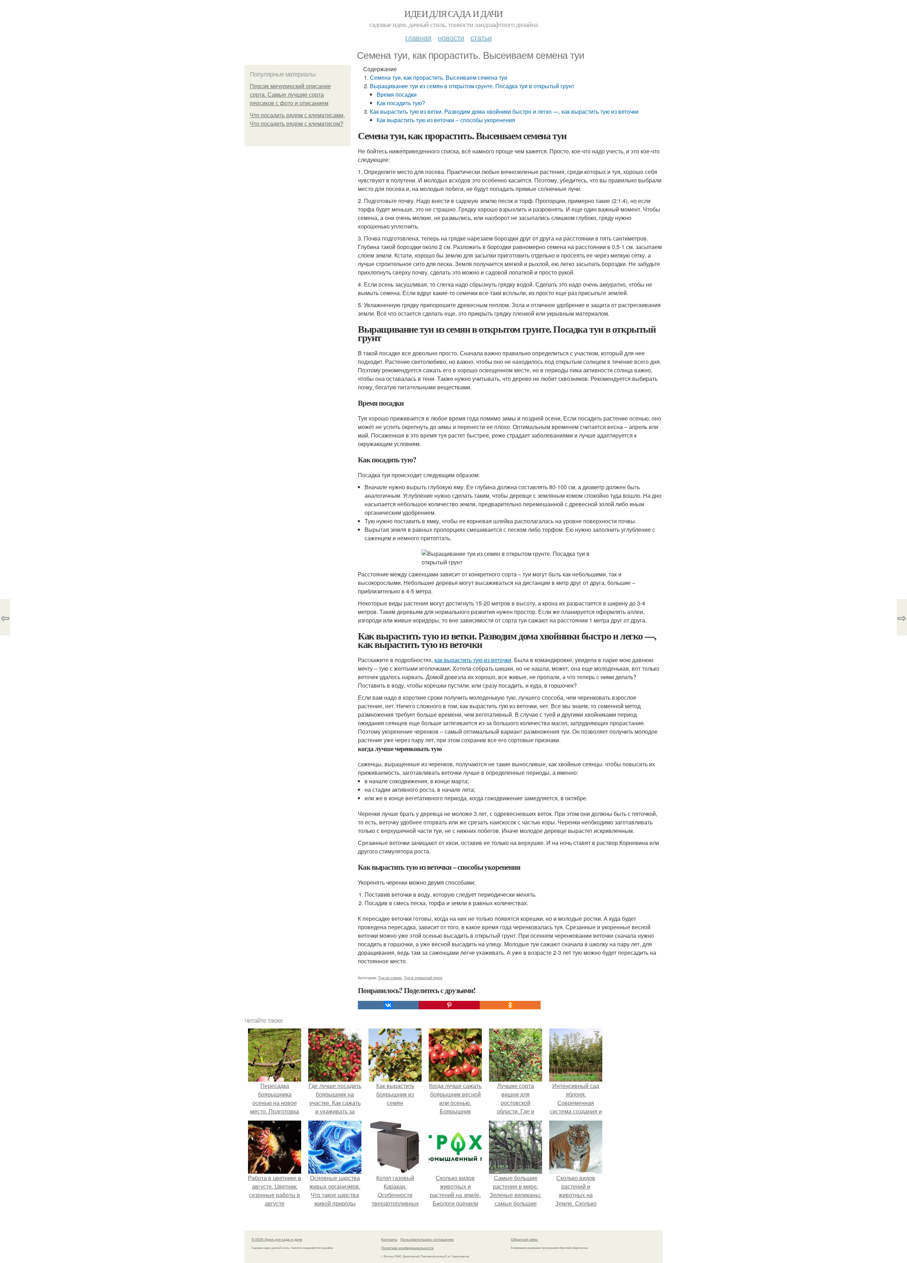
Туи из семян (390, 977)
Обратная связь (524, 1239)
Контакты (389, 1239)
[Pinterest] (449, 1005)
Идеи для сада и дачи (453, 13)
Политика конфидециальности (407, 1247)
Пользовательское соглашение (427, 1239)
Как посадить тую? (401, 103)
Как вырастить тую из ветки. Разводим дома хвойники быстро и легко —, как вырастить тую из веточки (504, 111)
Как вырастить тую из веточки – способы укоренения (446, 120)
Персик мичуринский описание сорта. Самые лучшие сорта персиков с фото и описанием (290, 94)
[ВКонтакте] (388, 1005)
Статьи (481, 37)
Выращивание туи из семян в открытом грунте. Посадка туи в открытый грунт (472, 86)
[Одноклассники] (510, 1005)
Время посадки (397, 94)
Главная (418, 37)
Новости (451, 37)
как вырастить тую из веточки (472, 660)
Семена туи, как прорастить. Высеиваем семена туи (438, 77)
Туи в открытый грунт (423, 977)
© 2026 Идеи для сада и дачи (277, 1239)
